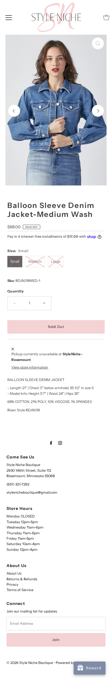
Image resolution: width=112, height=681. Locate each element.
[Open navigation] (8, 17)
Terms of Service (20, 590)
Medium (35, 261)
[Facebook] (51, 443)
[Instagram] (60, 443)
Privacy (12, 584)
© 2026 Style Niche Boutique (30, 663)
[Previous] (14, 111)
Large (55, 261)
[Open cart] (106, 17)
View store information (29, 367)
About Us (14, 573)
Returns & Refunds (22, 579)
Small (14, 261)
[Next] (98, 111)
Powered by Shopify (72, 663)
